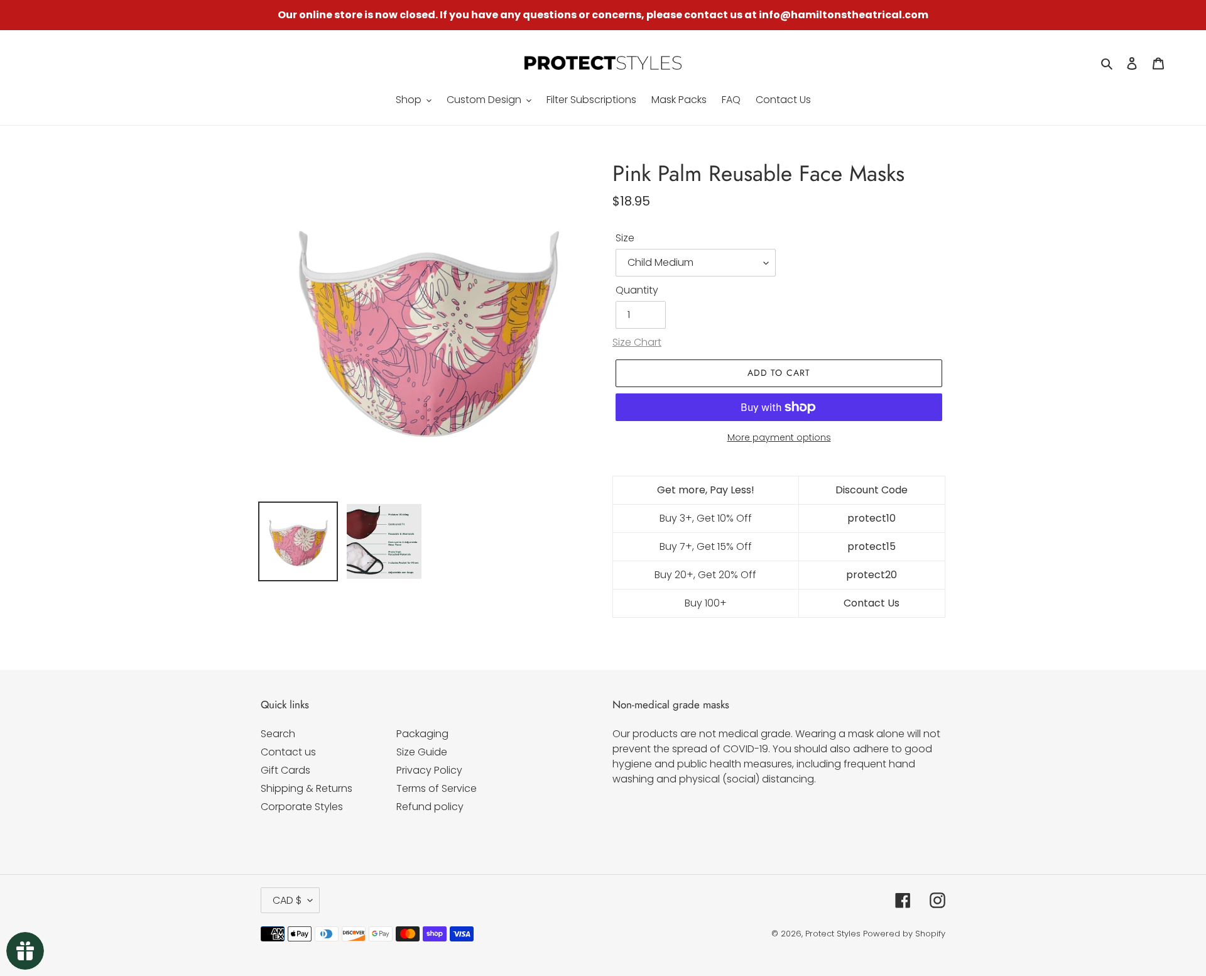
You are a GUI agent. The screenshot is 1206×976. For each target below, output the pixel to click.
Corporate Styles (302, 806)
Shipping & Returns (306, 788)
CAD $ (287, 900)
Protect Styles (833, 934)
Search (278, 734)
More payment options (779, 437)
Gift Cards (285, 770)
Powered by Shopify (904, 934)
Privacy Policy (429, 770)
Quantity (637, 290)
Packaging (422, 734)
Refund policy (430, 806)
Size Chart (636, 342)
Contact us (288, 752)
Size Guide (421, 752)
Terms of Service (436, 788)
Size (625, 238)
